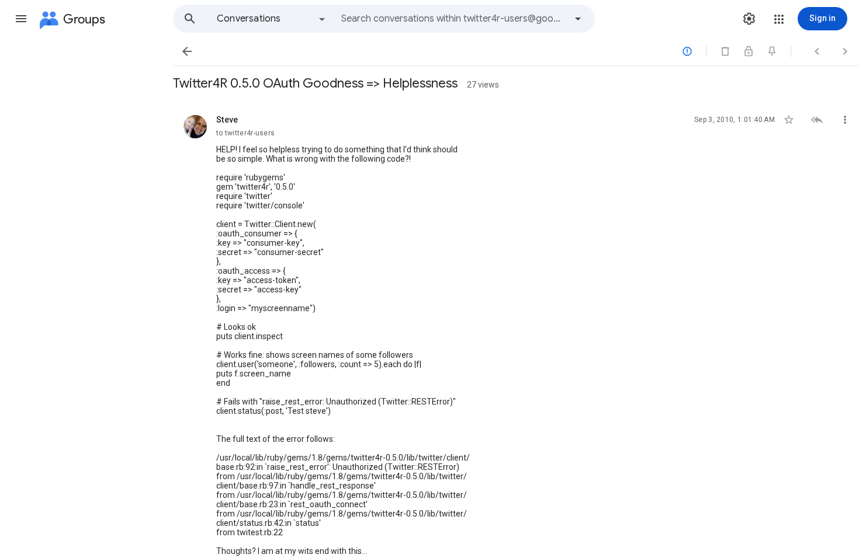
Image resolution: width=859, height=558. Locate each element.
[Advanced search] (578, 18)
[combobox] (453, 18)
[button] (21, 19)
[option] (271, 18)
